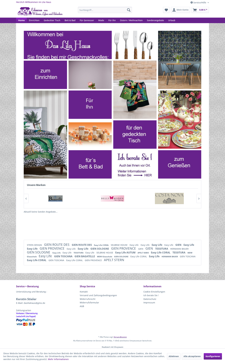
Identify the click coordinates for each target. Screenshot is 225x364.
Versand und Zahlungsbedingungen (98, 295)
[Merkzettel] (166, 10)
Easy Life (134, 244)
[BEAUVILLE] (55, 198)
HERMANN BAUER (179, 248)
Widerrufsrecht (87, 299)
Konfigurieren (213, 356)
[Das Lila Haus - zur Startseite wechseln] (40, 11)
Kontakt (84, 291)
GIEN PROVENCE (52, 248)
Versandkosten (120, 337)
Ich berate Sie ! (151, 295)
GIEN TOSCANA (63, 256)
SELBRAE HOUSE (119, 244)
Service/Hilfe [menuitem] (200, 2)
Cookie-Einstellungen (154, 291)
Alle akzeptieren (192, 356)
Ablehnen (174, 356)
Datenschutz (149, 299)
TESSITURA (162, 248)
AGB (82, 306)
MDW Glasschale (105, 256)
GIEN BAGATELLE (85, 256)
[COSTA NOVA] (169, 198)
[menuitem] (105, 10)
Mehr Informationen (58, 359)
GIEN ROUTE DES (57, 244)
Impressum (149, 302)
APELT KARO (143, 252)
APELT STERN (114, 260)
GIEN (178, 245)
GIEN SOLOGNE (100, 248)
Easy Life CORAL (101, 245)
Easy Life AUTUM (125, 252)
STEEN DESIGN (35, 244)
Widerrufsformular (89, 302)
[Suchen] (129, 10)
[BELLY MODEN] (112, 198)
